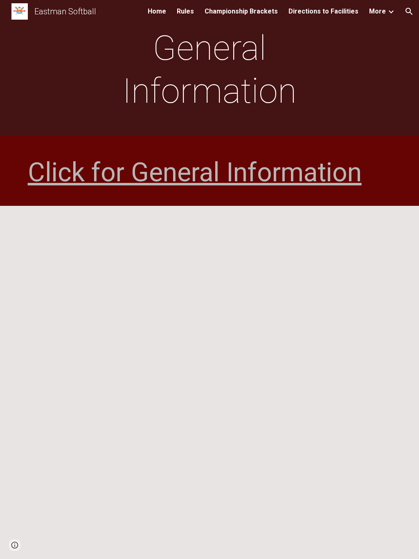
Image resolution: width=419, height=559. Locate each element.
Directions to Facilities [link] (323, 11)
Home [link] (157, 11)
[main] (209, 69)
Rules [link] (185, 11)
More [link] (377, 11)
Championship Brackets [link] (241, 11)
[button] (409, 11)
